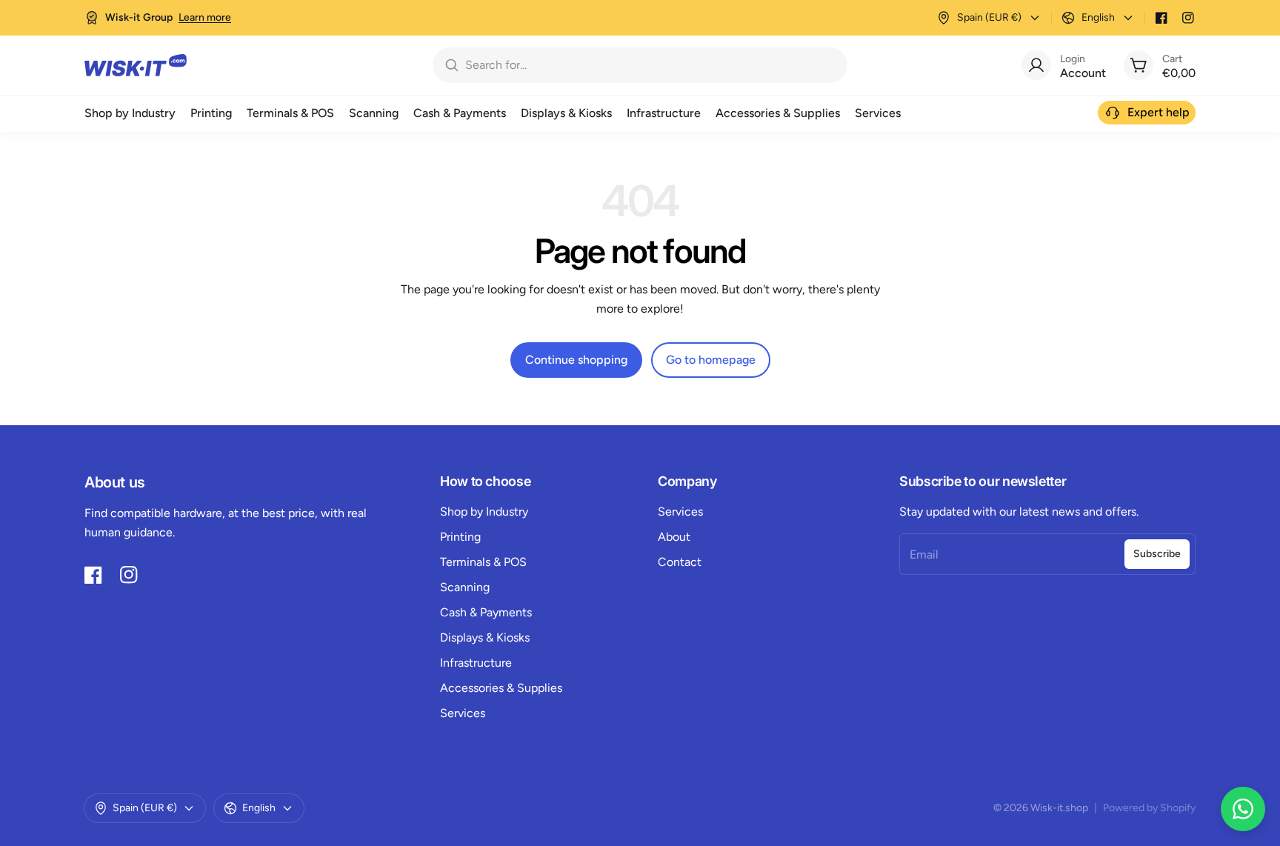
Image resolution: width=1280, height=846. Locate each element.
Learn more (205, 17)
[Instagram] (1188, 18)
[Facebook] (1161, 18)
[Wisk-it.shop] (135, 65)
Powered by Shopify (1149, 808)
